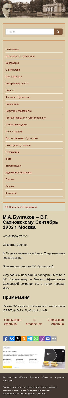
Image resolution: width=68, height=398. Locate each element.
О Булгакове (12, 69)
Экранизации (13, 165)
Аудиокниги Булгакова (18, 172)
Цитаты (9, 90)
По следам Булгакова (18, 144)
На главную (12, 49)
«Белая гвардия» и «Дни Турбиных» (25, 117)
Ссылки (9, 186)
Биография (12, 62)
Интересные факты (16, 83)
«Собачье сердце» (16, 124)
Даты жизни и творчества (20, 55)
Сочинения (12, 103)
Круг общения (13, 76)
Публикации (12, 151)
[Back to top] (59, 389)
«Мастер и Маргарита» (18, 110)
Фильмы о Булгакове (17, 97)
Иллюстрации (13, 131)
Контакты (10, 192)
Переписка (30, 206)
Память (9, 179)
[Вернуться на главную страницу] (34, 9)
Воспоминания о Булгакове (21, 138)
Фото (8, 158)
